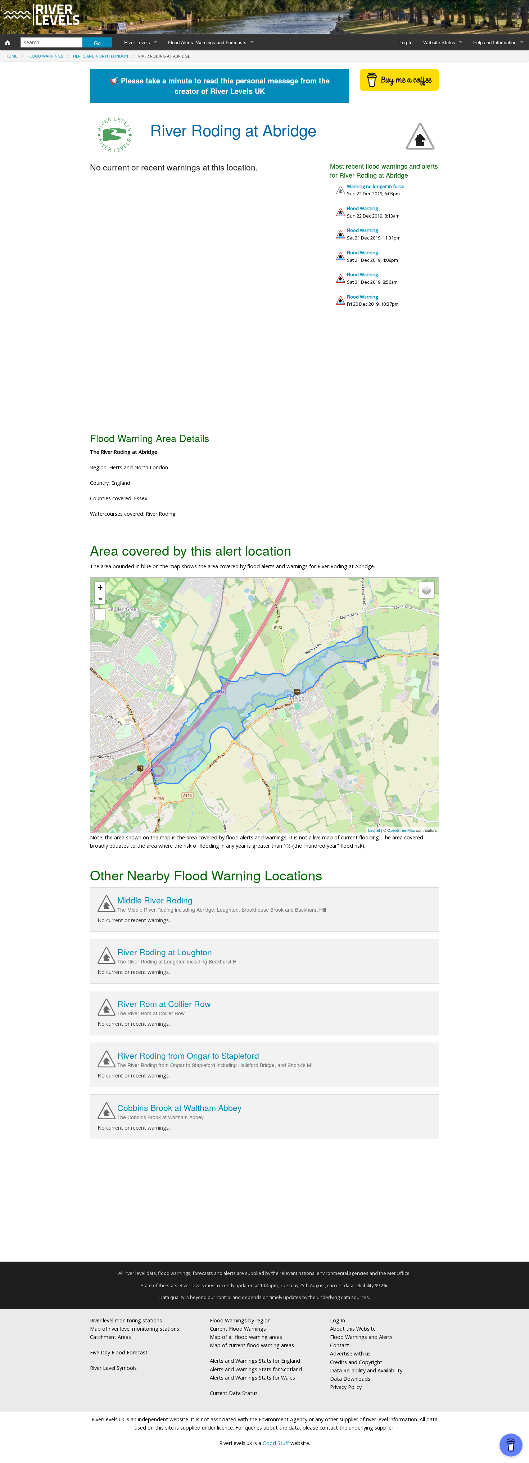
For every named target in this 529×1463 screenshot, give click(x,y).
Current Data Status (234, 1393)
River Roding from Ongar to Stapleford (188, 1055)
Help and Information (494, 42)
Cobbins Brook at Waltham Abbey (179, 1107)
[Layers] (426, 590)
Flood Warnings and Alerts (361, 1337)
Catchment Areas (110, 1337)
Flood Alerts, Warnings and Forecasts (207, 42)
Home (11, 56)
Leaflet (374, 830)
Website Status (439, 42)
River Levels (137, 42)
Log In (405, 42)
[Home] (7, 42)
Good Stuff (276, 1443)
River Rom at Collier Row (164, 1003)
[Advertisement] (264, 372)
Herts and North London (100, 56)
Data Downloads (350, 1378)
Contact (339, 1345)
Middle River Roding (155, 900)
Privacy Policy (346, 1387)
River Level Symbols (113, 1367)
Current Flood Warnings (238, 1328)
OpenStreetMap (401, 830)
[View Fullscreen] (100, 614)
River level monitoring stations (126, 1320)
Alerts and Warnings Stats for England (255, 1360)
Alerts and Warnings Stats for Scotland (256, 1369)
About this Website (353, 1328)
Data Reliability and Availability (366, 1370)
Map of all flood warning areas (246, 1337)
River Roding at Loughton (164, 952)
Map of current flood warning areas (252, 1345)
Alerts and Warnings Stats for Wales (252, 1377)
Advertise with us (350, 1353)
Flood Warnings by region (240, 1320)
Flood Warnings (45, 56)
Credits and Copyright (356, 1362)
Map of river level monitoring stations (134, 1328)
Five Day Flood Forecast (119, 1352)
